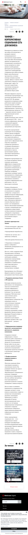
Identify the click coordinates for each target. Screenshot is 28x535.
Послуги (5, 508)
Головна (6, 22)
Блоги (6, 24)
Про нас (5, 506)
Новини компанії (14, 22)
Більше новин (14, 487)
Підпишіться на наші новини (8, 498)
